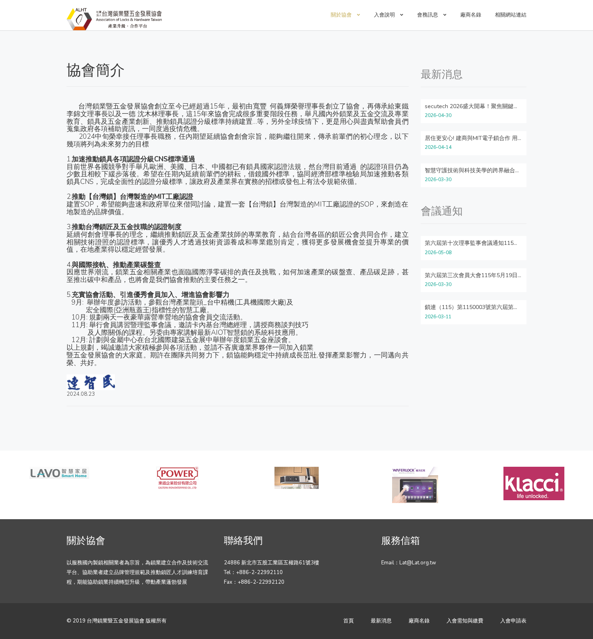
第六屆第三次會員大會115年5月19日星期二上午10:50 (492, 275)
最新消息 (381, 620)
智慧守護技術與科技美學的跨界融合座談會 (478, 170)
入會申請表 (513, 620)
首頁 (348, 620)
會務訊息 (428, 15)
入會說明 (385, 15)
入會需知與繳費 (465, 620)
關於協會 (342, 15)
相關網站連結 (510, 15)
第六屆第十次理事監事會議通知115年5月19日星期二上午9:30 (502, 243)
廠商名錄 (470, 15)
